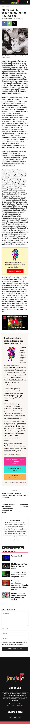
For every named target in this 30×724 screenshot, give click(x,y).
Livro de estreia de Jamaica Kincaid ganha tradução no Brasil (8, 508)
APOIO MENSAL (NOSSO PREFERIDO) (15, 461)
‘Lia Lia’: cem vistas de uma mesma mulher (19, 566)
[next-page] (5, 604)
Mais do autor (9, 551)
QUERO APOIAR (15, 271)
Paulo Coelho (12, 495)
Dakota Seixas (10, 493)
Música (7, 6)
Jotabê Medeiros (8, 18)
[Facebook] (4, 23)
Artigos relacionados (13, 548)
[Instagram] (15, 540)
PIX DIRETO (15, 476)
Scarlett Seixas (5, 497)
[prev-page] (3, 604)
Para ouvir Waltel (24, 505)
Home (3, 6)
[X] (14, 23)
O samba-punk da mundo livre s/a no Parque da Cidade (18, 574)
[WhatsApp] (9, 23)
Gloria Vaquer (18, 493)
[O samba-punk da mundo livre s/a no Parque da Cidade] (6, 574)
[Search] (27, 2)
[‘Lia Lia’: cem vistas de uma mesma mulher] (6, 566)
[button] (3, 2)
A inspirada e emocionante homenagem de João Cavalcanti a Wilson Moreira (19, 585)
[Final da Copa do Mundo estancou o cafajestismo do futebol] (6, 595)
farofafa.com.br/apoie (19, 482)
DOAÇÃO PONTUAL (15, 469)
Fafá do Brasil (16, 556)
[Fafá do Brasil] (6, 558)
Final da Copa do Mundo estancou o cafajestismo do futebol (18, 596)
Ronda (25, 495)
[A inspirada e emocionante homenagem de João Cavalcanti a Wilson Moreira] (6, 583)
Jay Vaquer (4, 495)
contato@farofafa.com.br (15, 705)
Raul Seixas (19, 495)
